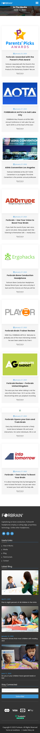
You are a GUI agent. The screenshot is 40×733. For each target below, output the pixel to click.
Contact (6, 561)
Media (5, 549)
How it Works (8, 546)
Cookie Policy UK (28, 730)
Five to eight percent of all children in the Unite (19, 602)
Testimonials (7, 557)
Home (16, 10)
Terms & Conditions (13, 730)
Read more (20, 73)
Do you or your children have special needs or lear (19, 677)
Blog (5, 553)
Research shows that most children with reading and (20, 640)
